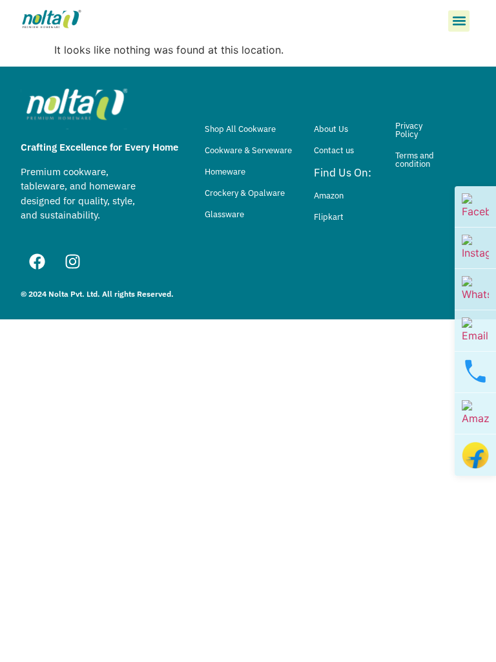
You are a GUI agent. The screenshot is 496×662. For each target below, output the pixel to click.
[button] (459, 21)
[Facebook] (37, 261)
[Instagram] (72, 261)
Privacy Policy (408, 130)
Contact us (334, 150)
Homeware (225, 171)
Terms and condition (414, 159)
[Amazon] (475, 413)
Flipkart (329, 216)
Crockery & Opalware (245, 192)
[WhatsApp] (475, 289)
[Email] (475, 331)
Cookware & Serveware (248, 150)
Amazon (329, 195)
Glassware (224, 214)
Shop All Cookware (240, 128)
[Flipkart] (475, 455)
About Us (331, 128)
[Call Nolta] (475, 372)
